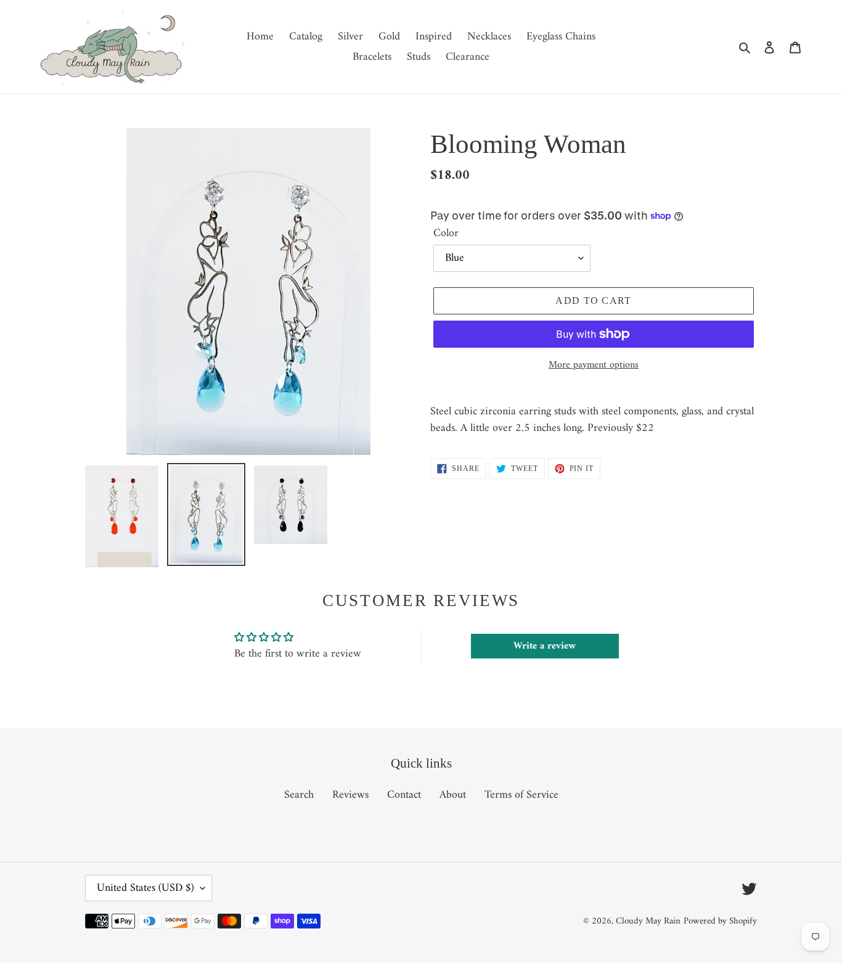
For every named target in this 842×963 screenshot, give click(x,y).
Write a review (544, 646)
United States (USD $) (145, 888)
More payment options (594, 365)
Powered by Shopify (720, 921)
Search (299, 795)
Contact (404, 795)
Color (446, 233)
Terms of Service (521, 795)
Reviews (350, 795)
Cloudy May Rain (648, 921)
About (452, 795)
